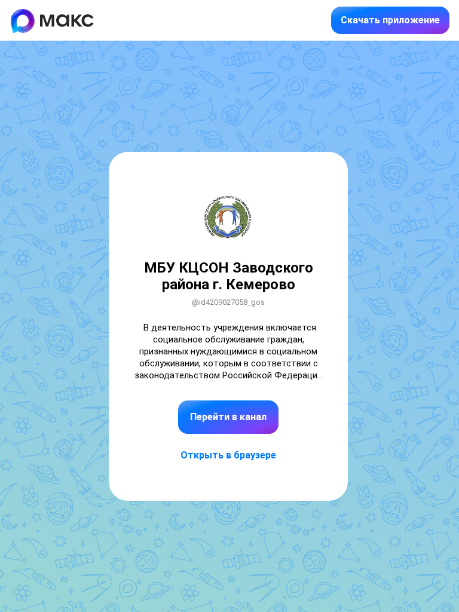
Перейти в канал (228, 417)
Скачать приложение (390, 20)
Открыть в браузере (228, 455)
